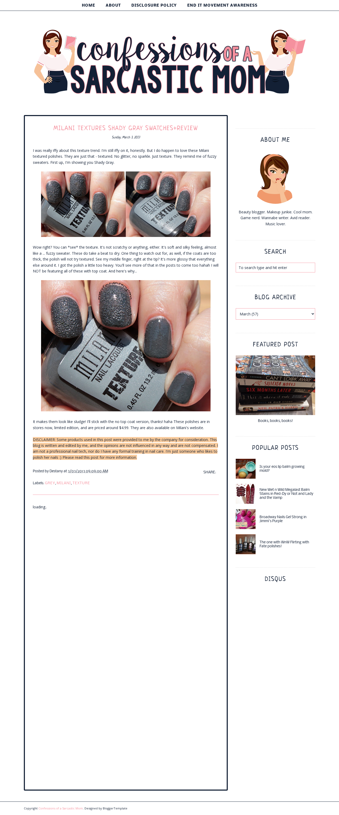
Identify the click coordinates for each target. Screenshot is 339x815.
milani (64, 483)
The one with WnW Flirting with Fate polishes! (284, 544)
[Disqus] (126, 576)
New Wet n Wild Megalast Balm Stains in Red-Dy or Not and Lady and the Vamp (286, 494)
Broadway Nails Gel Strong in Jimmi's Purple (283, 519)
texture (81, 483)
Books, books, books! (275, 421)
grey (50, 483)
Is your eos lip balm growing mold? (282, 469)
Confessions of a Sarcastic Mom (60, 808)
